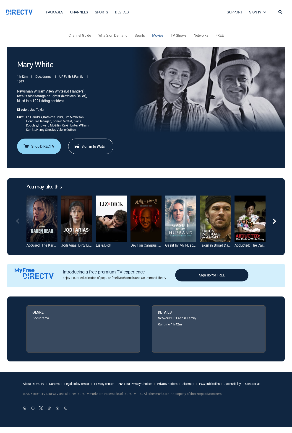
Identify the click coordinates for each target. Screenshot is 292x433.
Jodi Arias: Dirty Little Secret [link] (82, 245)
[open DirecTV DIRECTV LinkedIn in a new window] (24, 408)
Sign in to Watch (94, 146)
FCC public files (208, 383)
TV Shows (178, 35)
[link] (41, 219)
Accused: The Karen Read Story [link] (50, 245)
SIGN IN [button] (255, 12)
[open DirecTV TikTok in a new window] (66, 408)
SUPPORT (234, 12)
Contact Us (252, 383)
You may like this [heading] (44, 187)
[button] (280, 12)
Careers (54, 383)
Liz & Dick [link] (103, 245)
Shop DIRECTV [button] (42, 146)
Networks (201, 35)
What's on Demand (113, 35)
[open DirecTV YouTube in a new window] (57, 408)
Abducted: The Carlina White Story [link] (261, 245)
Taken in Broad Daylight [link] (218, 245)
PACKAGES (54, 12)
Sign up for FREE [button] (212, 275)
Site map (188, 383)
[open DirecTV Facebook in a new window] (33, 408)
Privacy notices (167, 383)
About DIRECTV (33, 383)
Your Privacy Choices (138, 383)
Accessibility (232, 383)
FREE (220, 35)
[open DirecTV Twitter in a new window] (41, 408)
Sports (140, 35)
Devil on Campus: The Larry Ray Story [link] (159, 245)
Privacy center (104, 383)
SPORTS (101, 12)
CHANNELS (79, 12)
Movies (157, 35)
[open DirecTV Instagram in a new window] (49, 408)
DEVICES (122, 12)
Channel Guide (79, 35)
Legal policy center (76, 383)
